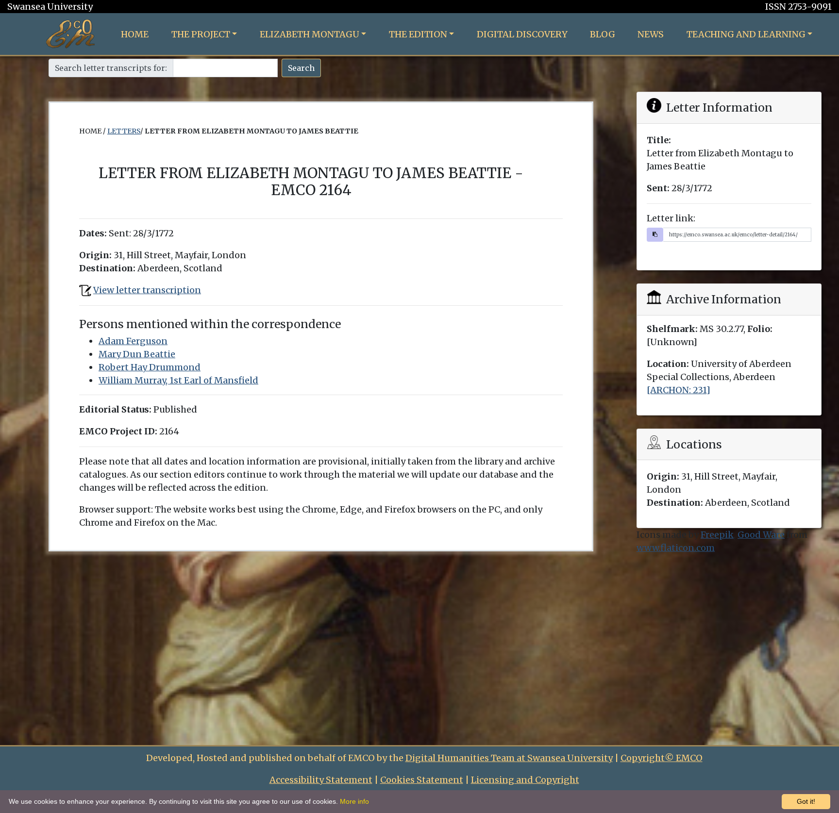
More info (354, 801)
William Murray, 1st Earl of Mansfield (178, 380)
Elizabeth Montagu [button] (309, 34)
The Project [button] (200, 34)
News (651, 34)
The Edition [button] (418, 34)
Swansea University (50, 6)
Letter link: (671, 218)
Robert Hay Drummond (150, 367)
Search (301, 68)
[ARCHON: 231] (678, 390)
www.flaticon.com (676, 547)
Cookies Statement (421, 779)
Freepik (717, 534)
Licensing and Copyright (525, 779)
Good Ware (761, 534)
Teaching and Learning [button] (746, 34)
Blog (602, 34)
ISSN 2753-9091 (798, 6)
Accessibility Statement (320, 779)
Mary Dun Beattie (137, 354)
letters (123, 131)
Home (135, 34)
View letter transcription (147, 290)
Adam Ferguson (133, 341)
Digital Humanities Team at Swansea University (509, 757)
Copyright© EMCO (662, 757)
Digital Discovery (522, 34)
